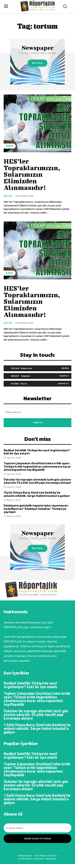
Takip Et (64, 375)
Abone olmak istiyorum (37, 838)
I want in (37, 422)
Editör (8, 196)
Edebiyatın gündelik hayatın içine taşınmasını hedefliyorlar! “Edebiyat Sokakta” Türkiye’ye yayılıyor (36, 508)
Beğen (65, 368)
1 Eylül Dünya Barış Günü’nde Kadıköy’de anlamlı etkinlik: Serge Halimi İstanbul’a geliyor (37, 494)
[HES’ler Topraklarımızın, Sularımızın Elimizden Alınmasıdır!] (37, 123)
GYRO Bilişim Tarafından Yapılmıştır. (37, 858)
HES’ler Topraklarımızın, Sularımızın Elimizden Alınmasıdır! (32, 174)
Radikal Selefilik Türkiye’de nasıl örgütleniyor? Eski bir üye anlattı (37, 452)
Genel (9, 146)
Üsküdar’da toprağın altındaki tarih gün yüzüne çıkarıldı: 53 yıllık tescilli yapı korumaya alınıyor (37, 481)
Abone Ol (63, 383)
